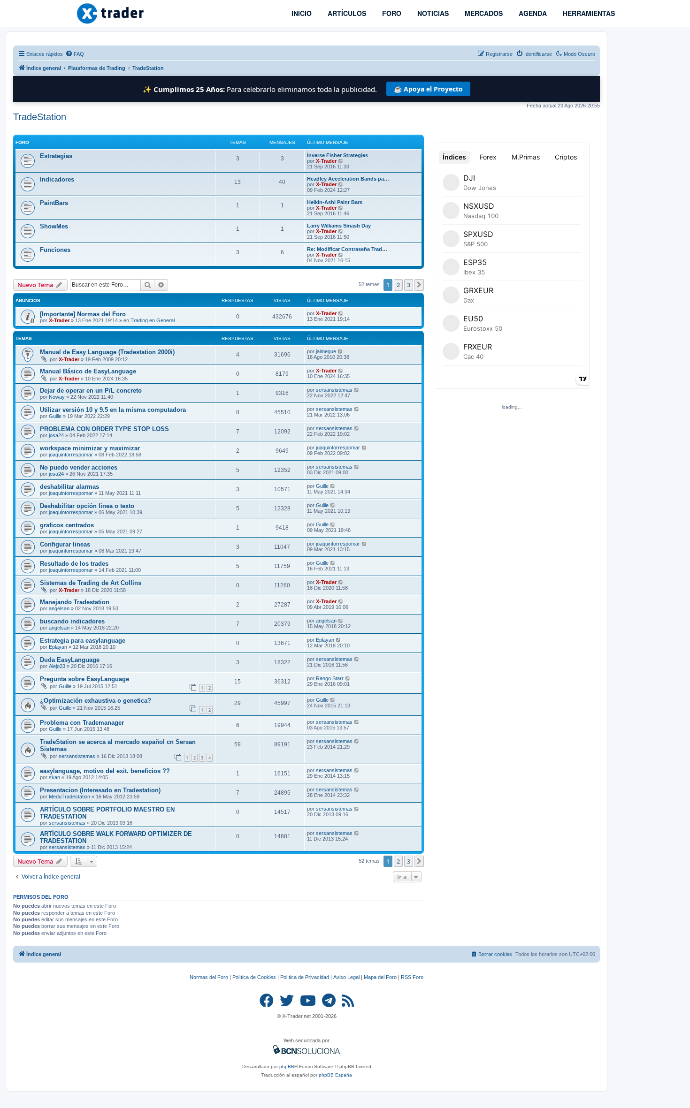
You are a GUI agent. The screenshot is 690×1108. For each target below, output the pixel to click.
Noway (57, 397)
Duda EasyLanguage (70, 659)
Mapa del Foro (380, 977)
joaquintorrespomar (71, 454)
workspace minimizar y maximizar (90, 448)
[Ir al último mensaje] (341, 313)
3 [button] (408, 285)
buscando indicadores (72, 621)
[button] (419, 284)
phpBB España (335, 1075)
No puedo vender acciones (78, 467)
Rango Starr (330, 678)
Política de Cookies (254, 977)
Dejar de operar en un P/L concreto (91, 390)
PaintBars (54, 202)
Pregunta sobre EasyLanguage (84, 679)
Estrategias (56, 155)
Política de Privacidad (304, 977)
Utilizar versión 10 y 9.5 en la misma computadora (113, 409)
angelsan (59, 608)
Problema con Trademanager (82, 722)
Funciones (55, 249)
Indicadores (57, 179)
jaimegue (326, 351)
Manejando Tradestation (74, 602)
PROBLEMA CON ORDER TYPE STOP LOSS (104, 429)
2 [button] (398, 285)
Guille (55, 416)
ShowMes (54, 226)
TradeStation (39, 117)
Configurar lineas (65, 544)
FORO (390, 13)
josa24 (56, 435)
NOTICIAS (432, 13)
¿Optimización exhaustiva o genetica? (95, 700)
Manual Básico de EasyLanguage (88, 371)
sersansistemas (334, 390)
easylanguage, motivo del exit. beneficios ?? (105, 770)
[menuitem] (74, 54)
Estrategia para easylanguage (82, 640)
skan (54, 777)
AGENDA (532, 13)
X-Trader (326, 161)
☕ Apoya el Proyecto (428, 88)
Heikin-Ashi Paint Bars (334, 202)
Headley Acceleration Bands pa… (348, 179)
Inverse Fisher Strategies (337, 155)
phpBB (286, 1066)
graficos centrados (67, 525)
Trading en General (152, 320)
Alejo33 (57, 666)
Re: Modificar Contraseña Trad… (347, 249)
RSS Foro (412, 977)
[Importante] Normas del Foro (83, 314)
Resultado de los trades (74, 563)
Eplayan (58, 647)
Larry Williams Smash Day (339, 225)
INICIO (301, 13)
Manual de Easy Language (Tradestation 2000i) (107, 352)
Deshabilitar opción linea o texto (87, 505)
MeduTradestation (69, 796)
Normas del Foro (209, 977)
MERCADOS (483, 13)
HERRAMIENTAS (588, 13)
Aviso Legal (346, 977)
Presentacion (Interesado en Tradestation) (100, 790)
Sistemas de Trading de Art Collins (90, 582)
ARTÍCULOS (346, 13)
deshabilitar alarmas (69, 486)
